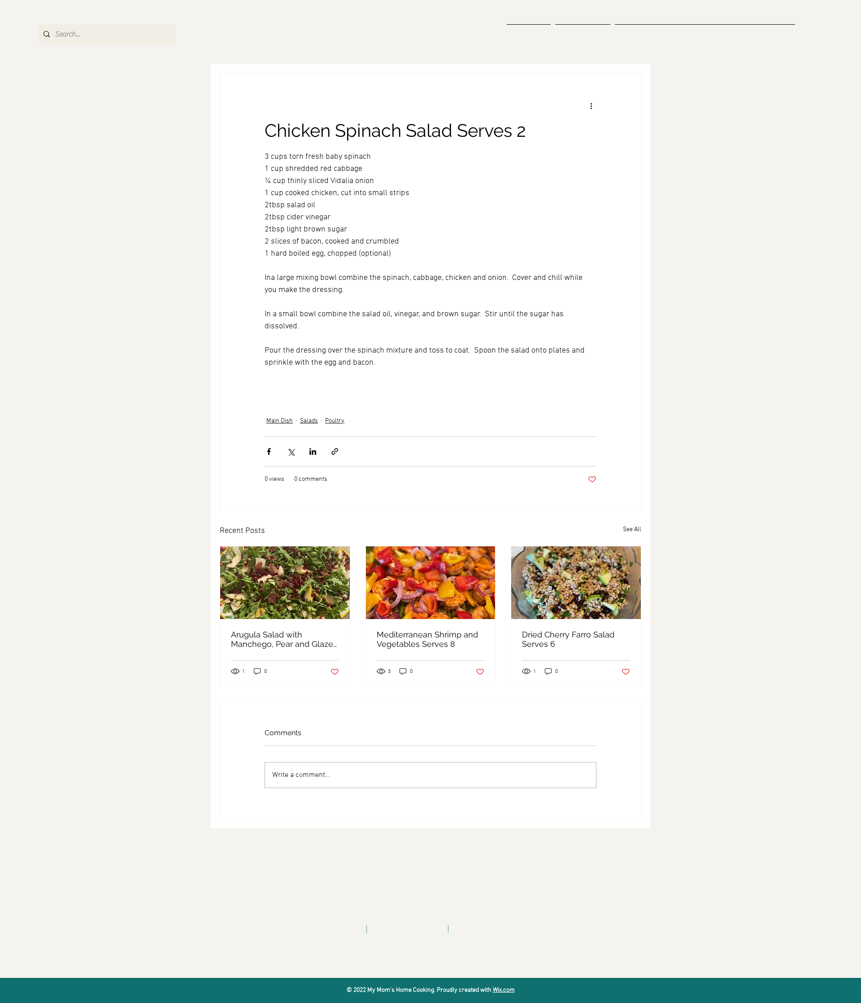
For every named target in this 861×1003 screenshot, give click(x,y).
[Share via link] (334, 451)
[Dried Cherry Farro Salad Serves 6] (576, 582)
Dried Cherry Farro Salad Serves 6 (568, 639)
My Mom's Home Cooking (85, 13)
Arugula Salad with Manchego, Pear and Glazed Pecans (284, 639)
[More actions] (591, 105)
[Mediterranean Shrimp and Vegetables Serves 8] (431, 582)
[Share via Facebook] (269, 451)
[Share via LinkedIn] (313, 451)
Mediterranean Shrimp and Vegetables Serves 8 (427, 639)
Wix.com (504, 990)
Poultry (334, 421)
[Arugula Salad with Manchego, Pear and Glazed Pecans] (285, 582)
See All (632, 529)
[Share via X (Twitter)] (291, 451)
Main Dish (279, 421)
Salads (309, 421)
